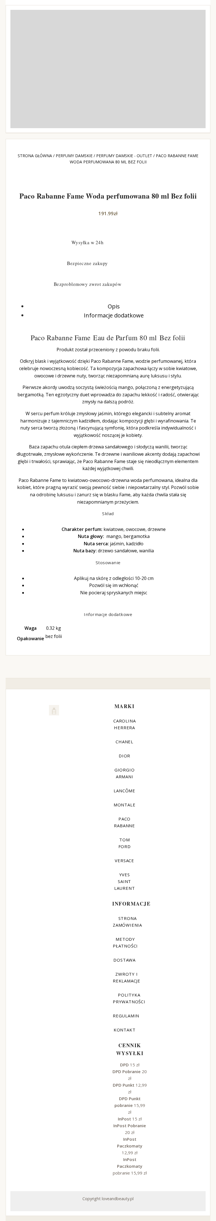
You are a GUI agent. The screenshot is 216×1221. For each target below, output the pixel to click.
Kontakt (125, 1030)
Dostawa (124, 960)
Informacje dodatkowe (114, 315)
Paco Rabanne (124, 822)
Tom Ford (124, 843)
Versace (124, 860)
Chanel (124, 741)
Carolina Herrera (124, 724)
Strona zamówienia (127, 921)
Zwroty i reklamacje (126, 977)
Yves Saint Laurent (124, 881)
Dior (124, 756)
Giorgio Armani (124, 773)
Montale (125, 805)
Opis (114, 306)
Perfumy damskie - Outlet (124, 155)
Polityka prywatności (129, 998)
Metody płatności (125, 942)
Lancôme (124, 790)
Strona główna (35, 155)
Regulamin (126, 1015)
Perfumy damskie (74, 155)
